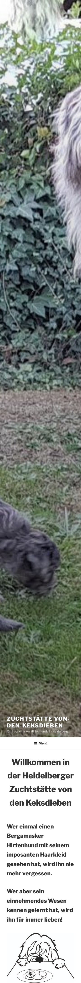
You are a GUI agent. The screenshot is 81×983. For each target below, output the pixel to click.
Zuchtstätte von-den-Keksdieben (38, 722)
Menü (43, 743)
